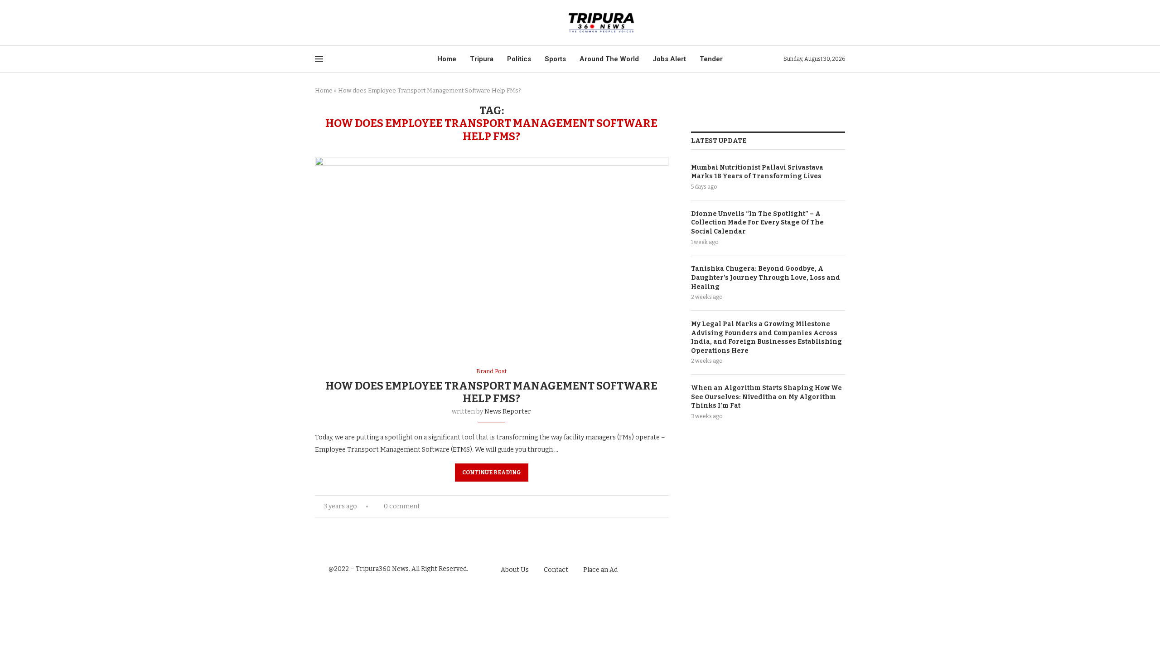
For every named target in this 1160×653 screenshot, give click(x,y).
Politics (519, 59)
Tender (711, 59)
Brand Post (491, 371)
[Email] (349, 23)
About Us (515, 570)
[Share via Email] (665, 506)
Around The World (609, 59)
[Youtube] (339, 23)
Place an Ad (600, 570)
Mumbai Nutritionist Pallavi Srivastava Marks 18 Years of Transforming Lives (757, 172)
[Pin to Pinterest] (656, 506)
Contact (556, 570)
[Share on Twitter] (646, 506)
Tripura (481, 59)
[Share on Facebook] (637, 506)
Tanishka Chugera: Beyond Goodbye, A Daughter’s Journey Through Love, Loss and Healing (765, 277)
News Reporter (507, 411)
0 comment (402, 506)
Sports (555, 59)
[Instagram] (825, 569)
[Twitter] (328, 23)
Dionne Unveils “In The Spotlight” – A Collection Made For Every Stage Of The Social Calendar (757, 222)
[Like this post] (626, 506)
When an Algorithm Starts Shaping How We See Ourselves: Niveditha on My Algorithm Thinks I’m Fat (766, 396)
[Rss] (359, 23)
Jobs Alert (669, 59)
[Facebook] (318, 23)
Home (446, 59)
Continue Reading (491, 472)
